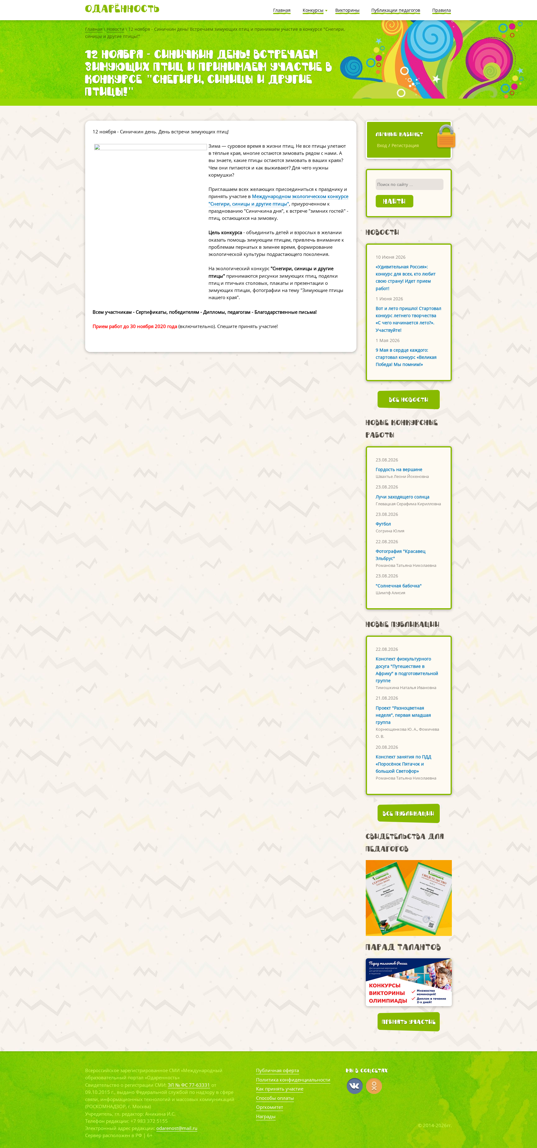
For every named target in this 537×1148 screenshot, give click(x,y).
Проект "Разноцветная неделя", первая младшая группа (403, 715)
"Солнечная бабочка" (399, 586)
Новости (115, 29)
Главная (94, 29)
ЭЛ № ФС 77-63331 (189, 1085)
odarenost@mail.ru (176, 1128)
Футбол (383, 524)
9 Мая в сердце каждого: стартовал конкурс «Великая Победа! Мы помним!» (406, 357)
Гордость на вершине (399, 469)
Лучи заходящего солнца (402, 497)
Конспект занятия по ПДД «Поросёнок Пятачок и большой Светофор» (403, 764)
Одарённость (122, 8)
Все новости (409, 399)
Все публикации (408, 813)
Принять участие (409, 1022)
